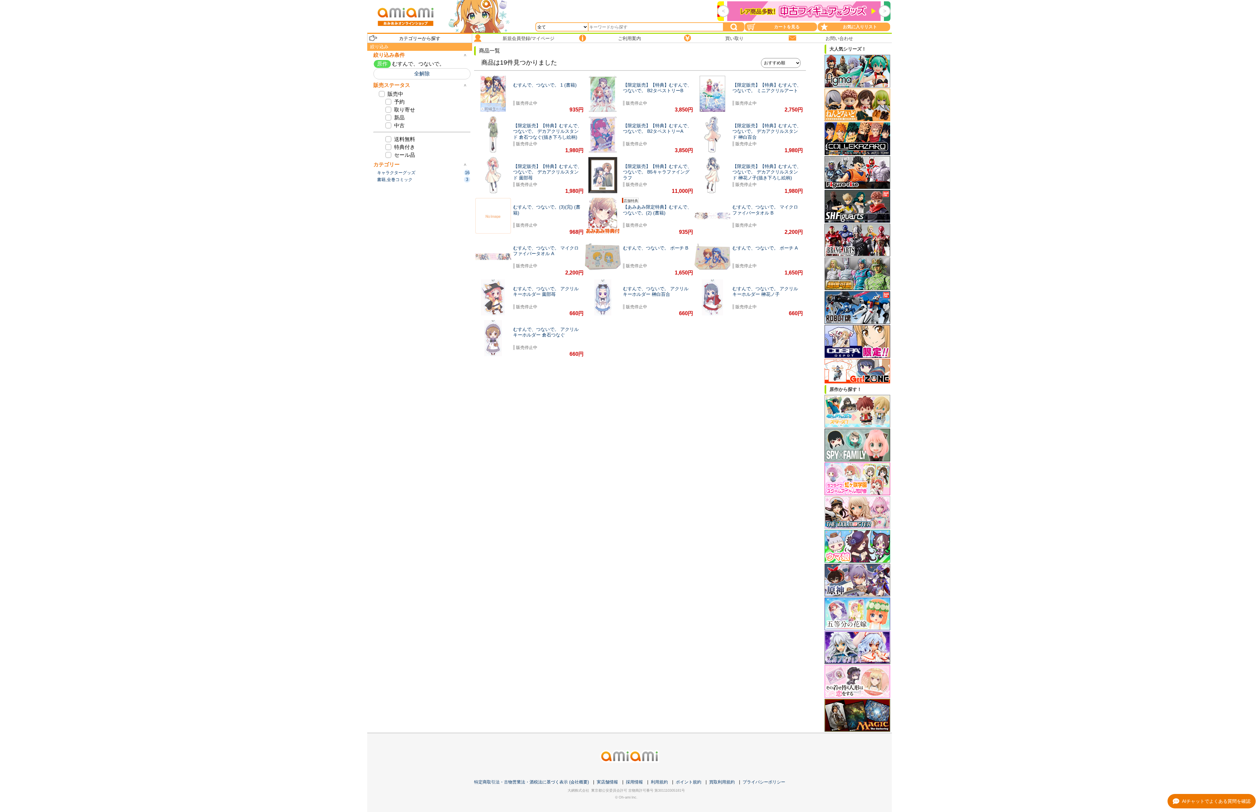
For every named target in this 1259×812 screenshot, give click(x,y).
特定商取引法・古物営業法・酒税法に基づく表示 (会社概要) (531, 782)
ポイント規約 (688, 782)
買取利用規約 (722, 782)
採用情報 (634, 782)
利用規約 (659, 782)
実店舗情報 (607, 782)
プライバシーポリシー (764, 782)
